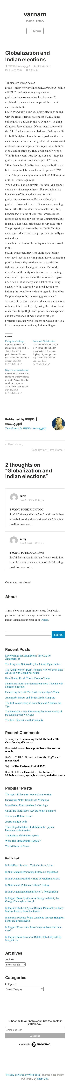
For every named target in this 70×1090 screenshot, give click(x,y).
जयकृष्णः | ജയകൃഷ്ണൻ (19, 66)
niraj (23, 496)
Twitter (44, 619)
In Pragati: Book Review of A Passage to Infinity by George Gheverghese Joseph (32, 899)
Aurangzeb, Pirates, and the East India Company (30, 697)
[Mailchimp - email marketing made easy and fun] (35, 1046)
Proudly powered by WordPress (23, 1074)
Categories (10, 984)
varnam (35, 14)
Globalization (43, 66)
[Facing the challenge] (19, 353)
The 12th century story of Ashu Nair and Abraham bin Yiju (33, 704)
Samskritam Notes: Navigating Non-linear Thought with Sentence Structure (34, 685)
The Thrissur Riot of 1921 (30, 766)
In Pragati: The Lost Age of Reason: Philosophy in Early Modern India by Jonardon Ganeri (34, 909)
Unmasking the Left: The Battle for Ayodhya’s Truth (32, 692)
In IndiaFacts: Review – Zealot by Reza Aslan (29, 865)
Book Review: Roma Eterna (47, 450)
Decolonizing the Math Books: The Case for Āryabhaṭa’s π (28, 657)
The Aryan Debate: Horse (18, 816)
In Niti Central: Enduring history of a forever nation (31, 891)
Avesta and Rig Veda (16, 821)
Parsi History (15, 445)
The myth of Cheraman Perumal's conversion (28, 794)
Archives (9, 959)
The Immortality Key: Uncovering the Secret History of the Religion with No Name (33, 713)
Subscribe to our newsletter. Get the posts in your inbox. (35, 1022)
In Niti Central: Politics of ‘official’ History (27, 884)
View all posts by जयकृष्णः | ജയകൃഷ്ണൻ (25, 428)
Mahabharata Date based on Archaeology (26, 805)
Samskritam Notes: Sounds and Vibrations (27, 799)
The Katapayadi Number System (22, 835)
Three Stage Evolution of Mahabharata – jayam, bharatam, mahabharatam (35, 773)
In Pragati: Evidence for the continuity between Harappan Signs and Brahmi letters (34, 919)
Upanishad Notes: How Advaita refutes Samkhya (30, 810)
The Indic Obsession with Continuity (24, 720)
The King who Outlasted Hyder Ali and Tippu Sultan (32, 664)
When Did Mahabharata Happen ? (23, 840)
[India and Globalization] (47, 353)
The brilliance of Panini (17, 846)
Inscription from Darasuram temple (33, 749)
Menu (36, 31)
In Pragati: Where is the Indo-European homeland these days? (33, 928)
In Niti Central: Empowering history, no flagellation (31, 871)
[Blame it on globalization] (19, 382)
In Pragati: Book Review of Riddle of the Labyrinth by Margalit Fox (33, 938)
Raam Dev (42, 1078)
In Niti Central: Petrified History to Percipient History (32, 878)
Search (58, 634)
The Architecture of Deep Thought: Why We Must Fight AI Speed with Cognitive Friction (34, 671)
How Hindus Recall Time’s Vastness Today (27, 678)
